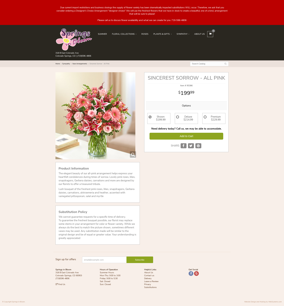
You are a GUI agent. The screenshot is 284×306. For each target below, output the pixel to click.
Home (57, 64)
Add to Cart (186, 136)
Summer (102, 34)
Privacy (147, 284)
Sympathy (182, 34)
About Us (199, 34)
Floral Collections (123, 34)
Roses (144, 34)
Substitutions (150, 287)
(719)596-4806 (84, 55)
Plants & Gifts (161, 34)
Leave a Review (151, 281)
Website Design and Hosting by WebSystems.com (263, 302)
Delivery (147, 278)
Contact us (149, 275)
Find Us (61, 284)
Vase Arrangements (79, 64)
